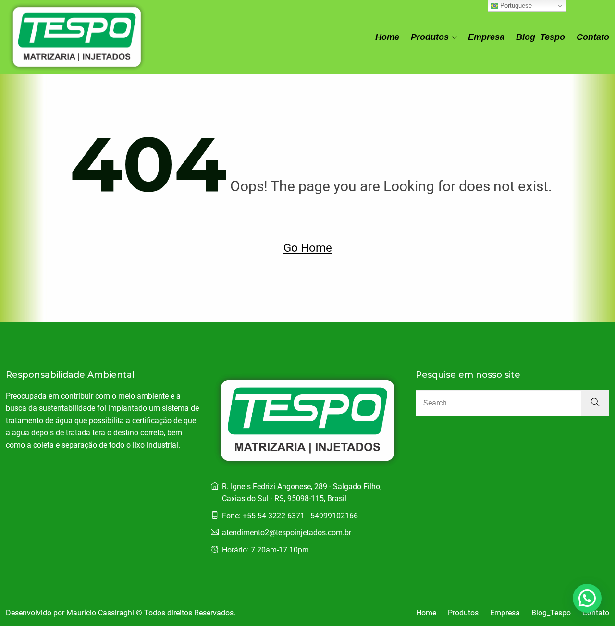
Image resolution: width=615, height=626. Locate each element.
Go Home (307, 248)
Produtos (430, 37)
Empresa (486, 37)
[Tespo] (77, 37)
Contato (593, 37)
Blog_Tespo (540, 37)
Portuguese (515, 5)
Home (387, 37)
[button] (587, 598)
